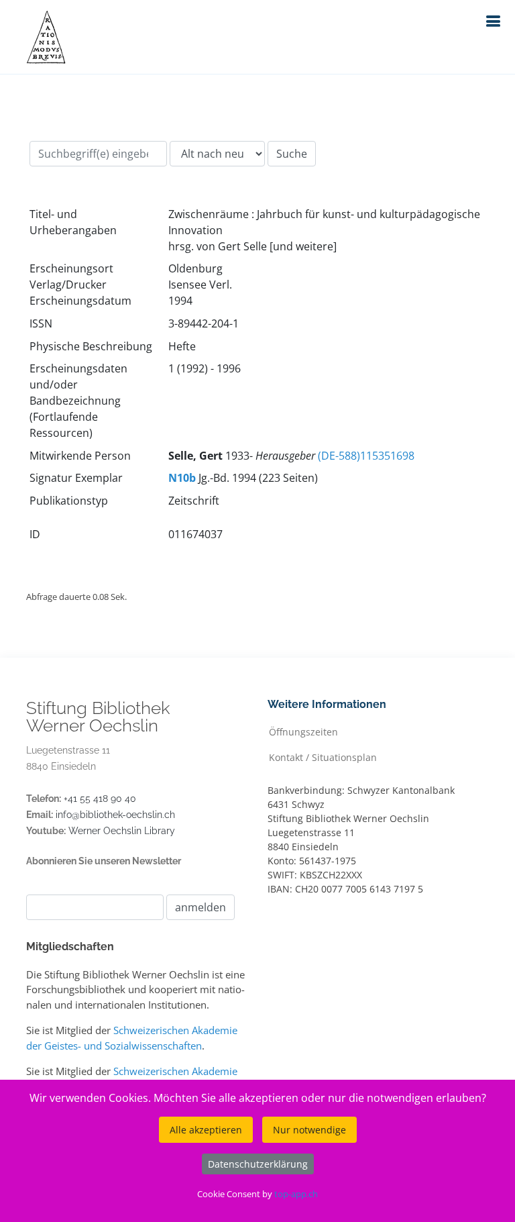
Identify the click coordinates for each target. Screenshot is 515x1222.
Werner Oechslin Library (121, 830)
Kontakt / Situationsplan (323, 756)
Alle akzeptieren (206, 1129)
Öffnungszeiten (303, 731)
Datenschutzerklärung (258, 1164)
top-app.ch (296, 1194)
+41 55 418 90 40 (100, 798)
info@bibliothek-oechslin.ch (115, 814)
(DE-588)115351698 (366, 455)
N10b (182, 477)
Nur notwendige (309, 1129)
